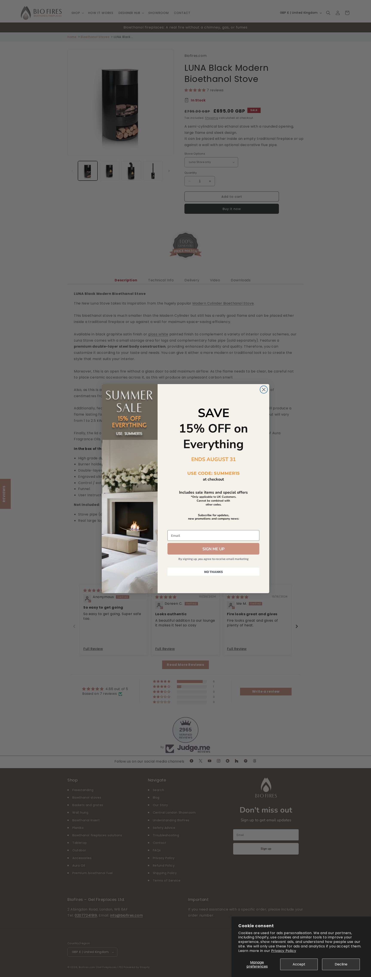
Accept (299, 964)
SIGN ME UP (213, 549)
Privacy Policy (283, 950)
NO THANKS (213, 571)
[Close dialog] (264, 389)
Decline (341, 964)
